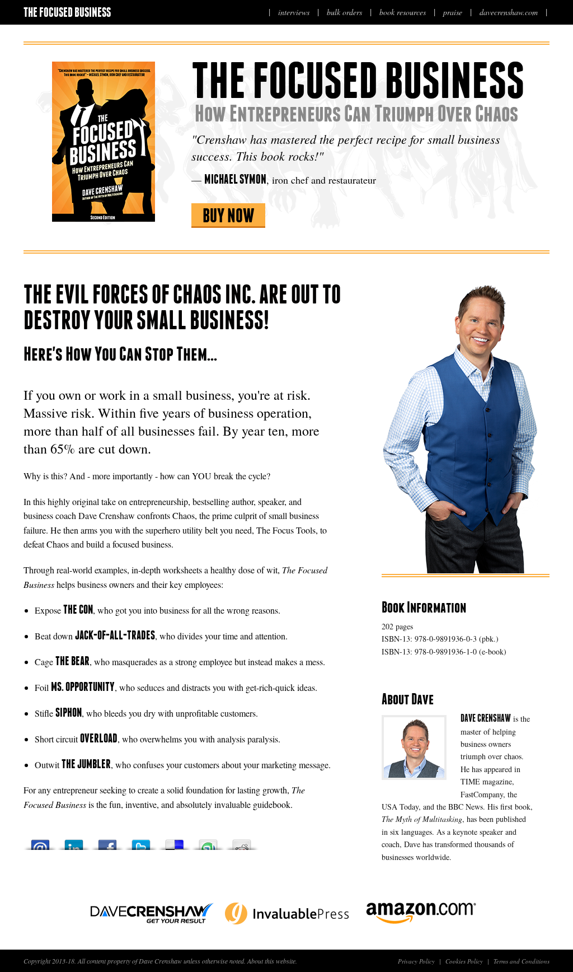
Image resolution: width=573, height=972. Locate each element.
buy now (228, 215)
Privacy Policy (416, 961)
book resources (402, 12)
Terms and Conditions (521, 961)
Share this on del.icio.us (174, 842)
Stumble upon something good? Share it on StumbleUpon (208, 842)
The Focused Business (67, 12)
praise (452, 12)
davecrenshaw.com (509, 12)
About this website (271, 960)
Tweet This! (141, 842)
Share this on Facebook (107, 842)
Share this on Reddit (242, 842)
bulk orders (344, 12)
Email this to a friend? (40, 842)
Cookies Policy (464, 961)
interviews (293, 12)
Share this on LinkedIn (74, 842)
